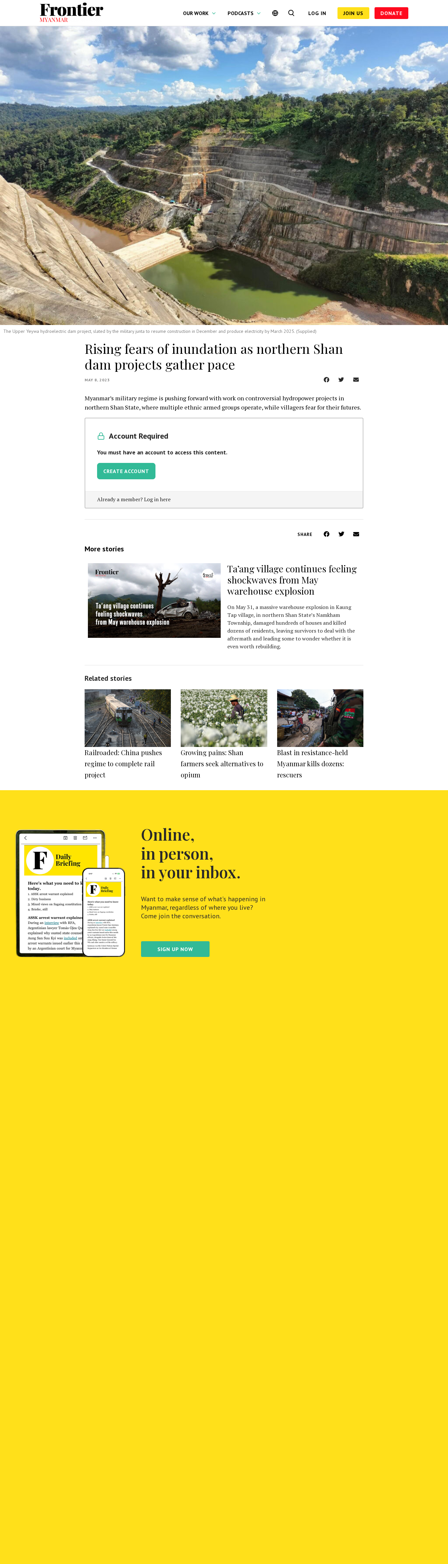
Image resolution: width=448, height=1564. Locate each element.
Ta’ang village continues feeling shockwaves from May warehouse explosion (292, 580)
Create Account (126, 471)
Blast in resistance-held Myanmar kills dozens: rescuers (312, 763)
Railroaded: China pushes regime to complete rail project (123, 763)
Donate (391, 13)
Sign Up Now (175, 949)
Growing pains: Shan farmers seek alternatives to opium (222, 763)
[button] (326, 379)
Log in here (157, 499)
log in (317, 13)
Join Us (353, 13)
